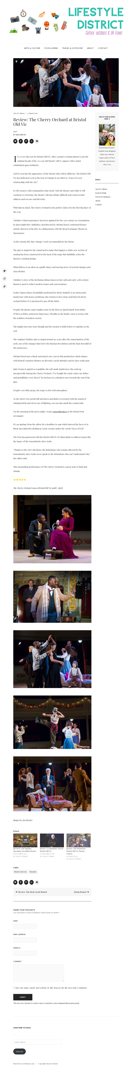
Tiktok (4, 286)
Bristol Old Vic (20, 872)
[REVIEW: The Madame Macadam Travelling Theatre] (25, 840)
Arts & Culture (32, 48)
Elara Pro (16, 1064)
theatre (33, 872)
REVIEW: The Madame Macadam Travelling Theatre (24, 849)
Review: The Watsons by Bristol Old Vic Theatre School (76, 851)
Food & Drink (51, 48)
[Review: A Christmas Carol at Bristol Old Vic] (52, 840)
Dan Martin (21, 135)
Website (16, 948)
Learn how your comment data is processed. (62, 1003)
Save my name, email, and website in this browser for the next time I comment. (51, 987)
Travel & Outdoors (72, 48)
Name (15, 921)
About (90, 48)
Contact (103, 48)
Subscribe (19, 1051)
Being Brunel (80, 892)
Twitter (4, 270)
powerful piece (60, 411)
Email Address (19, 934)
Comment (17, 961)
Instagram (4, 278)
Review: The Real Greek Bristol (32, 892)
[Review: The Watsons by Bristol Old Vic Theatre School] (79, 840)
